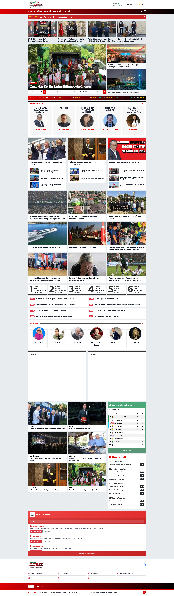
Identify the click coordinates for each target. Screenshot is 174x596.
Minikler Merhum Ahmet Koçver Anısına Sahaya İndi (60, 290)
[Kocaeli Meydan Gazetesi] (36, 4)
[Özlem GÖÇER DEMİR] (87, 121)
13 (66, 92)
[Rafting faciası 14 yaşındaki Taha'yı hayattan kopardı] (87, 264)
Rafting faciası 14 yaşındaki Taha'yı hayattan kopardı (84, 279)
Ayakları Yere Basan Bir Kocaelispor (118, 290)
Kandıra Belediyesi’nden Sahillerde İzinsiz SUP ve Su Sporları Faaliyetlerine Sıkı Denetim (126, 248)
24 (98, 92)
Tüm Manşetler (34, 578)
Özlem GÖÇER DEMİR (87, 129)
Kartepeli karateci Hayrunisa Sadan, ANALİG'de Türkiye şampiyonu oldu (45, 279)
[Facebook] (144, 564)
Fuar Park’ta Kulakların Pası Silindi (83, 247)
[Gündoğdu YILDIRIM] (64, 121)
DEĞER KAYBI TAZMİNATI (110, 109)
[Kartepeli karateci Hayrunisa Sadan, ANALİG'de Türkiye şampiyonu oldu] (47, 264)
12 (63, 92)
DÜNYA (39, 11)
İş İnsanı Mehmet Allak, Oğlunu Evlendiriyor (99, 290)
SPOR (64, 11)
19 (83, 92)
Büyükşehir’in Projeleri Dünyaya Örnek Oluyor (125, 218)
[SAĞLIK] (143, 354)
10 (57, 92)
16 (74, 92)
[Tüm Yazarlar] (143, 103)
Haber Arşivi (93, 578)
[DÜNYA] (84, 354)
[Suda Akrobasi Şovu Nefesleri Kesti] (47, 233)
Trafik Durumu (94, 573)
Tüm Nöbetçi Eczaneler (87, 553)
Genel (36, 286)
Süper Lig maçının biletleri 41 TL (106, 299)
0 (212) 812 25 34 (36, 531)
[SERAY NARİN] (133, 121)
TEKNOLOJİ (56, 11)
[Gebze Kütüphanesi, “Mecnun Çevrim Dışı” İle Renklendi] (47, 443)
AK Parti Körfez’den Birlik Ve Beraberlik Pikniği (138, 290)
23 (95, 92)
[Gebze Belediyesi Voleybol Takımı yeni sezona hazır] (47, 413)
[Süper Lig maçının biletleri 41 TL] (87, 413)
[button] (141, 17)
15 (71, 92)
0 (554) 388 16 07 (36, 541)
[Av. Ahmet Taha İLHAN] (110, 121)
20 (86, 92)
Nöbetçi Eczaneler (36, 573)
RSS (32, 586)
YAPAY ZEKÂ (64, 108)
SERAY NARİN (133, 129)
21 (89, 92)
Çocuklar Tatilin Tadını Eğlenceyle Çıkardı (110, 310)
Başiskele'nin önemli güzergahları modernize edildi (83, 218)
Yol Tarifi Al (47, 531)
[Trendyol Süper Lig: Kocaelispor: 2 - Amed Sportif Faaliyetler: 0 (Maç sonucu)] (126, 264)
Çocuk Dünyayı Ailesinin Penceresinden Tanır (133, 110)
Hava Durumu (64, 573)
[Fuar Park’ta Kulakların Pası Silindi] (87, 233)
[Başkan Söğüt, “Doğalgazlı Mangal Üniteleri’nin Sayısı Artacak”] (87, 443)
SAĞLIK (92, 354)
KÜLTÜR (70, 11)
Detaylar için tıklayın (126, 450)
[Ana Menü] (144, 11)
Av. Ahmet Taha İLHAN (110, 129)
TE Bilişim (143, 586)
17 (77, 92)
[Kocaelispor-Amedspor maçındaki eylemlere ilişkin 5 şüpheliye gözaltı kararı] (47, 202)
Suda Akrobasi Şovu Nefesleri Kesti (45, 247)
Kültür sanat (35, 456)
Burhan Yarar (41, 129)
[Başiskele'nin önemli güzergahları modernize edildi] (87, 202)
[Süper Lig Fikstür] (143, 457)
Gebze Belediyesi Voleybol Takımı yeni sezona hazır (55, 299)
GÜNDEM (31, 11)
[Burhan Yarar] (41, 121)
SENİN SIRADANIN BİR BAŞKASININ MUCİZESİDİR (87, 110)
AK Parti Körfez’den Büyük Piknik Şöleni (40, 290)
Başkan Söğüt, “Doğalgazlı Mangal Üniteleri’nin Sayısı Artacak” (118, 304)
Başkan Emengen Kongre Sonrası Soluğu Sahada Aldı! (80, 290)
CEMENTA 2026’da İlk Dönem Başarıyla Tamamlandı (55, 316)
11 (59, 92)
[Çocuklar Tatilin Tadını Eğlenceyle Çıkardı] (87, 474)
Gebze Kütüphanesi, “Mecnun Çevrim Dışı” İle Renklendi (56, 304)
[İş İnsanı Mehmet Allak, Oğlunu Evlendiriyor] (47, 474)
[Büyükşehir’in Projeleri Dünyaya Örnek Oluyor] (126, 202)
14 (69, 92)
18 (80, 92)
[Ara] (142, 11)
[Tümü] (143, 323)
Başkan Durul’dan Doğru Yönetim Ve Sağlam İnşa (41, 110)
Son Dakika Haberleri (66, 578)
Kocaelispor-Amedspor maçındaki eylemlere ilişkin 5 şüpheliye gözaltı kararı (47, 218)
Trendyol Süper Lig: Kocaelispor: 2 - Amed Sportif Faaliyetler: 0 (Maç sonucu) (126, 279)
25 (101, 92)
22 (92, 92)
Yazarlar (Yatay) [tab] (37, 103)
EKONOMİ (47, 11)
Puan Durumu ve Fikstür (126, 573)
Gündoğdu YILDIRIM (64, 129)
